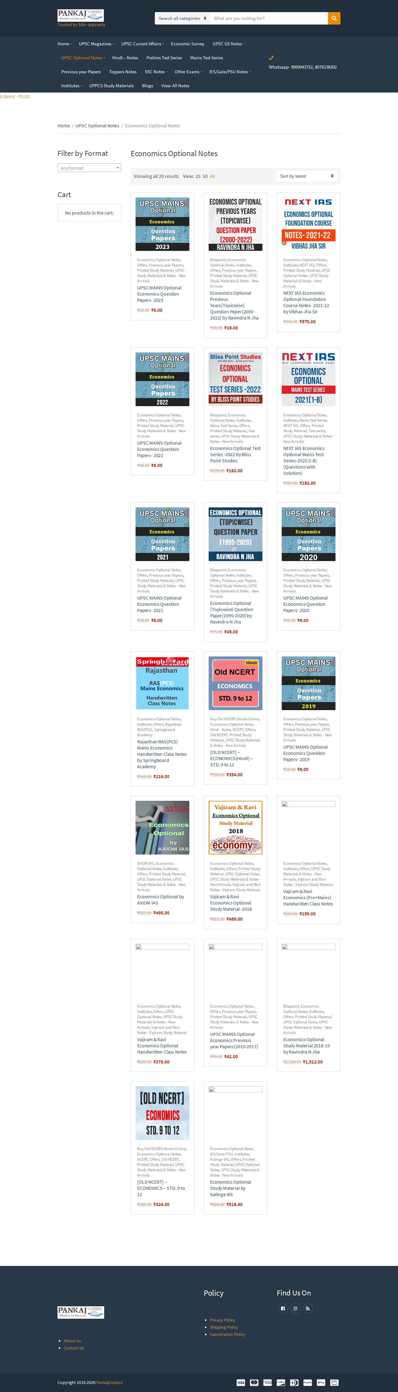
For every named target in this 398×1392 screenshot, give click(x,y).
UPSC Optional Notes (81, 58)
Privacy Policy (222, 1320)
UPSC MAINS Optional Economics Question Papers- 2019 (305, 753)
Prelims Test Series (164, 58)
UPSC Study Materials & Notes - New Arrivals (161, 275)
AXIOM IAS (145, 863)
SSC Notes (155, 72)
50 (205, 176)
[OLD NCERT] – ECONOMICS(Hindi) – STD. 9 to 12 (231, 758)
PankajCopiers (109, 1382)
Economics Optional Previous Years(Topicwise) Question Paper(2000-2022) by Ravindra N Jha (234, 305)
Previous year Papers (81, 72)
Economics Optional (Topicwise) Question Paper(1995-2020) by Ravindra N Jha (231, 612)
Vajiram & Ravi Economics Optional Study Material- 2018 (231, 902)
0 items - (15, 96)
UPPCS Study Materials (111, 85)
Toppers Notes (123, 72)
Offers (142, 265)
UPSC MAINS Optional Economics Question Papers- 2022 (159, 449)
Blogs (147, 85)
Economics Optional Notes (158, 259)
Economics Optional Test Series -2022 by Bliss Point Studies (235, 454)
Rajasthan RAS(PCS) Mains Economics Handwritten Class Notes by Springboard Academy (162, 753)
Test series (317, 430)
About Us (72, 1341)
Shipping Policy (224, 1327)
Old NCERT (219, 734)
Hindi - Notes (220, 729)
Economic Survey (187, 44)
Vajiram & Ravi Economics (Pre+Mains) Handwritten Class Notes (308, 897)
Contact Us (74, 1348)
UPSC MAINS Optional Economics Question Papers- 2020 (305, 604)
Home (63, 44)
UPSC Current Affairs (141, 44)
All (212, 176)
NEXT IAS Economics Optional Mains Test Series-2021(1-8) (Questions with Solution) (304, 460)
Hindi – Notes (125, 58)
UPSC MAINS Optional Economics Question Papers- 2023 (159, 293)
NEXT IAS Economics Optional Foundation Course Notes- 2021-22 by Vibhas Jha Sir (306, 302)
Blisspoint (218, 259)
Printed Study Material (155, 270)
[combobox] (89, 167)
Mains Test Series (206, 58)
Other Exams (187, 72)
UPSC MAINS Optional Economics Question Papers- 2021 (159, 604)
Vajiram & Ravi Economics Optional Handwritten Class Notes (162, 1045)
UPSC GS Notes (227, 44)
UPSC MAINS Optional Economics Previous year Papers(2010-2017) (234, 1040)
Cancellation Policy (227, 1334)
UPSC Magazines (95, 44)
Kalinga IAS (219, 1159)
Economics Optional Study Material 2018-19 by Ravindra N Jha (306, 1045)
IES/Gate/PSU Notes (228, 72)
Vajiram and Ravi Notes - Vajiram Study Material (235, 887)
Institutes (70, 85)
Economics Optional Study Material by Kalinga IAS (230, 1188)
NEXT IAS (306, 265)
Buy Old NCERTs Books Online (234, 719)
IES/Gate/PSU (221, 1154)
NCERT (238, 729)
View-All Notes (175, 85)
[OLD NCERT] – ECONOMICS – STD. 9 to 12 (161, 1188)
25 (198, 176)
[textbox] (89, 168)
